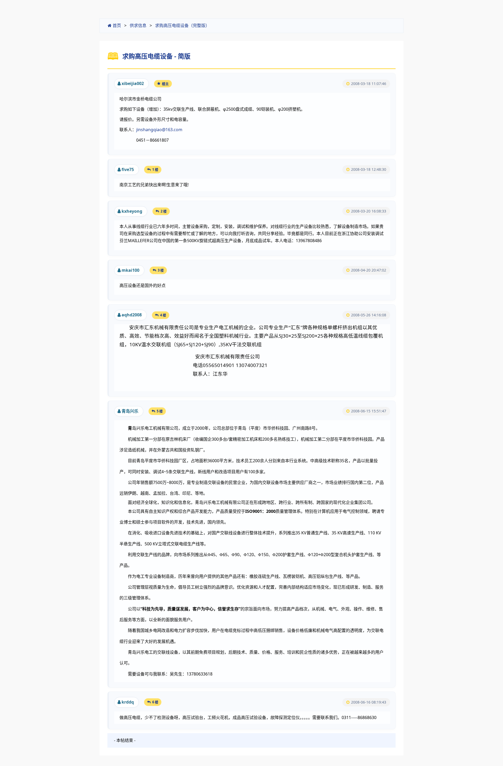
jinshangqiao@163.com (159, 129)
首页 (116, 25)
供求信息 (138, 25)
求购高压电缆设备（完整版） (182, 25)
